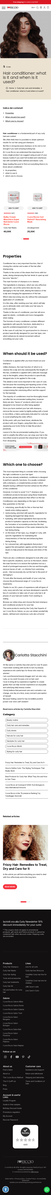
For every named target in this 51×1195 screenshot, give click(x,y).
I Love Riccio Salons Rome (13, 1005)
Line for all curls (32, 967)
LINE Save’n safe (32, 987)
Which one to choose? (14, 121)
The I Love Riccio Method (13, 1077)
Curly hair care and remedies (28, 88)
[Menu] (3, 7)
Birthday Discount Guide (12, 1108)
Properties (9, 113)
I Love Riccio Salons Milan (13, 1002)
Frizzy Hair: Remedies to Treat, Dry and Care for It (24, 762)
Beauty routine (12, 720)
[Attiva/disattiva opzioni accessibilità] (5, 1189)
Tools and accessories (12, 978)
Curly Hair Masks (9, 971)
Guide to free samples (11, 1104)
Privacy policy (20, 1179)
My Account (7, 1116)
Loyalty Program (9, 1101)
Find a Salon (8, 1070)
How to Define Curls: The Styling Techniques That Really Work (24, 769)
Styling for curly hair (14, 752)
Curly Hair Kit (8, 986)
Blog (5, 1085)
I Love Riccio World (14, 746)
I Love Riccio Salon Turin (12, 1013)
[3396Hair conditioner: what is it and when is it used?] (14, 197)
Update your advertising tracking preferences (26, 1182)
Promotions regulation (11, 1112)
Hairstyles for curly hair (16, 741)
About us (6, 1074)
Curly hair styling (9, 974)
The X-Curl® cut (9, 1081)
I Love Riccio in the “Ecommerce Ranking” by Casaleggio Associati (22, 794)
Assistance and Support (35, 1070)
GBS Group (35, 1172)
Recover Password (10, 1120)
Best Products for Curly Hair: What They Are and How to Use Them (26, 778)
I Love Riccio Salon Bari (12, 1029)
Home (11, 88)
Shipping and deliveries (35, 1077)
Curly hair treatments (11, 982)
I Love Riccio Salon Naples (13, 1045)
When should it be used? (15, 117)
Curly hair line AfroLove (35, 971)
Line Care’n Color (32, 991)
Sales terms (9, 1179)
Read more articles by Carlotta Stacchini (21, 709)
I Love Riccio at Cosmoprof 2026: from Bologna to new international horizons (24, 786)
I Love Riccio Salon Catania (13, 1009)
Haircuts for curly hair (15, 736)
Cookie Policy (31, 1179)
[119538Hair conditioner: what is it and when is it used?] (37, 197)
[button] (22, 238)
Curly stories (11, 731)
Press (5, 1089)
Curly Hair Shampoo (11, 967)
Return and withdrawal (34, 1074)
